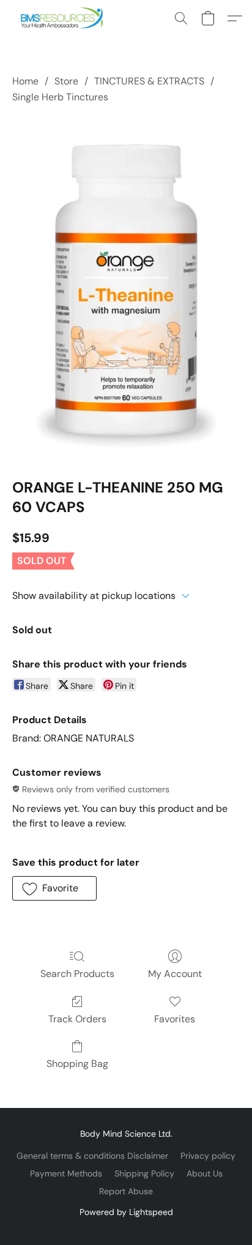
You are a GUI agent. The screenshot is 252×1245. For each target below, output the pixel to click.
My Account (175, 973)
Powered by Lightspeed (126, 1211)
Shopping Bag (77, 1063)
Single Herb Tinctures (60, 97)
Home (25, 81)
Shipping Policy (144, 1173)
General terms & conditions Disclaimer (92, 1155)
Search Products (77, 973)
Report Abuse (126, 1191)
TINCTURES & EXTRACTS (149, 81)
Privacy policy (207, 1155)
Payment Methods (66, 1173)
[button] (64, 18)
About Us (205, 1173)
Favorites (174, 1019)
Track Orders (77, 1019)
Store (66, 81)
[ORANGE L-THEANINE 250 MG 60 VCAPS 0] (126, 288)
